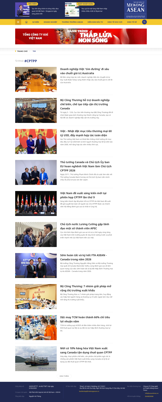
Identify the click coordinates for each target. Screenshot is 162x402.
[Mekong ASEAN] (135, 9)
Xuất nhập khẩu (85, 4)
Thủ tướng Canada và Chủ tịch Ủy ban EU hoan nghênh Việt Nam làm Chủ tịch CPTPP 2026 (85, 166)
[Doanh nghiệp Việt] (36, 79)
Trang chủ (22, 51)
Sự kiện (35, 22)
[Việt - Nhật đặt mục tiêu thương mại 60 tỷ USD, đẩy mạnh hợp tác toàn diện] (36, 141)
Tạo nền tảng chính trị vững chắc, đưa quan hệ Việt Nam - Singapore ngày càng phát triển (45, 11)
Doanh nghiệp (50, 22)
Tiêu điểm (32, 4)
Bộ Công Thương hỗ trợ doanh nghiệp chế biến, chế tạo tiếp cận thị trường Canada (85, 104)
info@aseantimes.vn (151, 393)
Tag (34, 51)
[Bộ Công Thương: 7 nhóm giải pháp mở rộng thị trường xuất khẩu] (36, 296)
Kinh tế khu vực (115, 22)
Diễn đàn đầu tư (95, 22)
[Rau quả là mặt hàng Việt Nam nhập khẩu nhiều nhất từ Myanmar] (72, 9)
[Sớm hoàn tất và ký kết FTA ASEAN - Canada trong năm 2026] (36, 265)
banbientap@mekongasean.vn (89, 391)
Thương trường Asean (72, 22)
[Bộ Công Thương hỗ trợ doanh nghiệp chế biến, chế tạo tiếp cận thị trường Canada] (36, 110)
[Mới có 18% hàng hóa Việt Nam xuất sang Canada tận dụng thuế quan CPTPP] (36, 358)
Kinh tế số (132, 22)
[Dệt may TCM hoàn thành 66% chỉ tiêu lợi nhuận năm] (36, 327)
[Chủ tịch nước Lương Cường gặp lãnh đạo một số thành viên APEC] (36, 234)
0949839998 (149, 396)
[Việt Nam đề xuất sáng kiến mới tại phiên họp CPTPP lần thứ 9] (36, 203)
